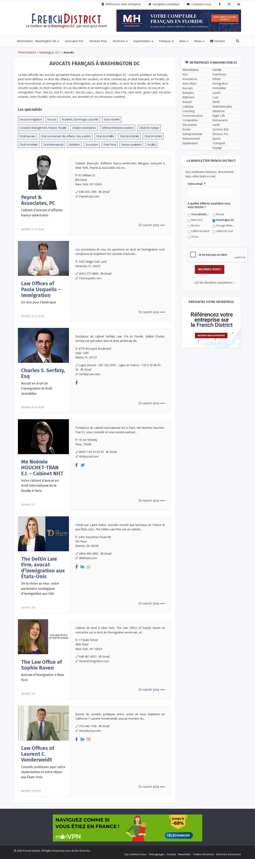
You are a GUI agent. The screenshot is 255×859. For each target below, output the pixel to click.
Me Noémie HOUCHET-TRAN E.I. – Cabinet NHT (42, 468)
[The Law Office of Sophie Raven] (43, 636)
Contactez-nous (201, 4)
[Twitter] (83, 465)
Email (105, 192)
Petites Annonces (203, 854)
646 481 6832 (88, 656)
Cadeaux (188, 106)
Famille (217, 70)
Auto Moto (189, 83)
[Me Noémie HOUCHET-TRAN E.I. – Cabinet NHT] (43, 436)
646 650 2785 (88, 192)
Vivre (182, 41)
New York (196, 220)
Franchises (219, 74)
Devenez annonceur (228, 854)
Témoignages (156, 854)
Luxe (215, 97)
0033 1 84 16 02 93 (91, 452)
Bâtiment (188, 97)
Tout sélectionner (200, 214)
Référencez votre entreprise (123, 4)
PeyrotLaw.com (89, 196)
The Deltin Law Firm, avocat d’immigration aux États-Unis (43, 568)
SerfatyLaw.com (89, 374)
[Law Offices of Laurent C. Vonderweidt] (43, 723)
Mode (216, 102)
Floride (220, 214)
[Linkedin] (82, 566)
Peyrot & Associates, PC (38, 200)
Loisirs (216, 93)
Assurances (189, 79)
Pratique (165, 41)
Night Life (218, 115)
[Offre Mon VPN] (127, 828)
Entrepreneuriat (192, 134)
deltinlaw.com (88, 558)
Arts (185, 74)
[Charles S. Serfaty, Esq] (43, 345)
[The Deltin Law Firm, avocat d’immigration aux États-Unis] (43, 533)
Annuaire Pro (74, 41)
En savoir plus (151, 225)
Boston (195, 225)
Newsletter (184, 854)
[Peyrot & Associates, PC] (43, 172)
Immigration (220, 83)
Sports (216, 138)
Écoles (186, 129)
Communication (192, 115)
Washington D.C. (49, 52)
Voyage (217, 148)
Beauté (187, 102)
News (198, 41)
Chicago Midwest (225, 225)
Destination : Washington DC (36, 41)
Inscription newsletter (165, 4)
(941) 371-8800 (89, 273)
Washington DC (225, 220)
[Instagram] (88, 739)
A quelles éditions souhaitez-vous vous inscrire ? (209, 205)
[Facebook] (76, 382)
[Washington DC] (66, 19)
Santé (216, 125)
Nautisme (218, 111)
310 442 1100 (88, 726)
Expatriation (141, 41)
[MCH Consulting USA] (178, 21)
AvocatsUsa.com (90, 731)
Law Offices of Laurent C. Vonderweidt (37, 754)
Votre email (197, 184)
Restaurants (220, 120)
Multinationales (222, 106)
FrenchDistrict (27, 52)
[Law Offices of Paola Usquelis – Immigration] (43, 258)
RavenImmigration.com (94, 661)
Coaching (188, 111)
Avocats (187, 88)
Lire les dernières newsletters (214, 282)
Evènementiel (191, 138)
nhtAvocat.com (89, 456)
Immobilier (219, 88)
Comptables (190, 120)
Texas (194, 236)
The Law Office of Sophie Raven (41, 665)
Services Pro (220, 134)
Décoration (189, 125)
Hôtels (216, 79)
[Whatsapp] (88, 566)
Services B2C (220, 129)
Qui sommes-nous (135, 854)
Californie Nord (200, 231)
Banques (188, 93)
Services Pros (98, 41)
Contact (219, 41)
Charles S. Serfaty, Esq (43, 373)
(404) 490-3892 (89, 553)
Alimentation (190, 70)
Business (119, 41)
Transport (218, 143)
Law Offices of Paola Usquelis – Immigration (41, 289)
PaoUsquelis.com (90, 278)
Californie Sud (224, 231)
